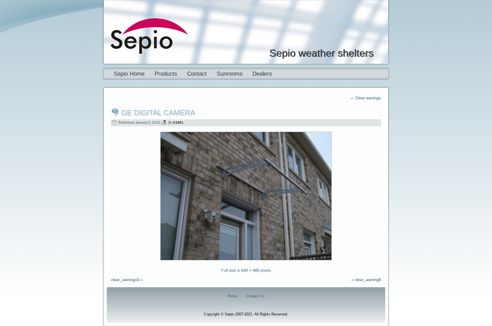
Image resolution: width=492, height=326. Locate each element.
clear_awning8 (368, 279)
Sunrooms (230, 74)
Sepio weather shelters (321, 53)
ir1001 (178, 123)
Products (166, 74)
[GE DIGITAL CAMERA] (246, 261)
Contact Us (255, 296)
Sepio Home (129, 74)
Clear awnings (365, 98)
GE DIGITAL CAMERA (158, 112)
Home (232, 296)
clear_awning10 (125, 279)
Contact (197, 74)
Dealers (262, 74)
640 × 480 (250, 270)
